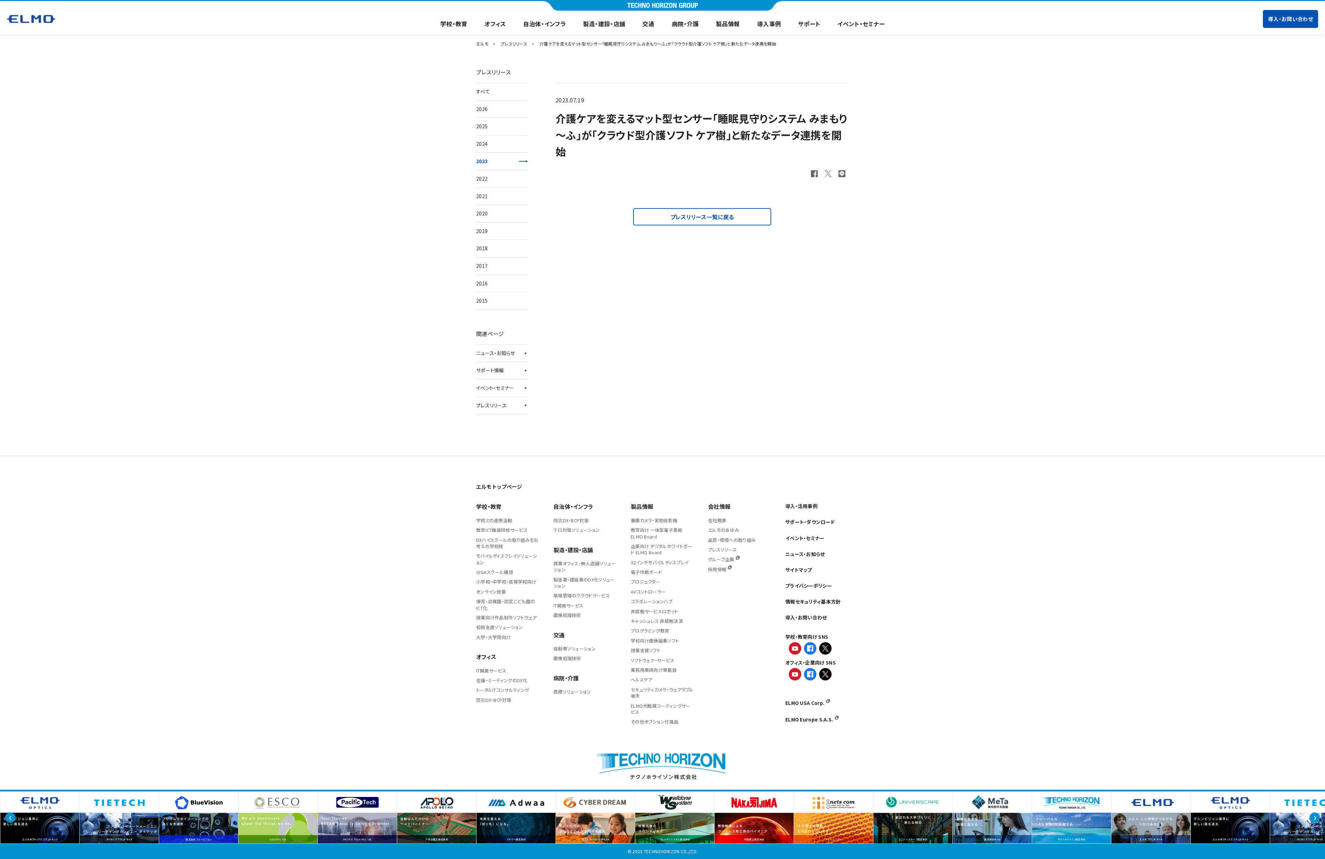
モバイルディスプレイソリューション (506, 559)
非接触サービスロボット (654, 611)
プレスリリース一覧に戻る (702, 217)
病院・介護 (685, 24)
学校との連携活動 (494, 520)
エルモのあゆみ (723, 530)
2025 (482, 126)
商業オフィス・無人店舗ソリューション (584, 566)
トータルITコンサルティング (502, 690)
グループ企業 (721, 559)
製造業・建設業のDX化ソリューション (584, 582)
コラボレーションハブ (651, 601)
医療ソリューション (572, 691)
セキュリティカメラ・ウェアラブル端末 (662, 692)
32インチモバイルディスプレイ (660, 562)
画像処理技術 (567, 615)
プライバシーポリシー (808, 585)
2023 (482, 161)
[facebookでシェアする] (814, 174)
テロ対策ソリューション (576, 530)
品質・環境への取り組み (732, 540)
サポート (809, 24)
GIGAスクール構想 (494, 572)
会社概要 (717, 520)
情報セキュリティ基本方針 (813, 601)
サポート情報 (490, 370)
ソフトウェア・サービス (652, 660)
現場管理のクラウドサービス (581, 595)
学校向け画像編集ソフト (655, 640)
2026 (482, 108)
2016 (482, 283)
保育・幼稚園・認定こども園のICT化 (505, 604)
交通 (648, 24)
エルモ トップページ (499, 486)
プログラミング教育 (650, 630)
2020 (482, 213)
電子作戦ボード (646, 572)
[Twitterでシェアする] (828, 173)
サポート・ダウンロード (810, 521)
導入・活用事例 (801, 506)
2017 (482, 265)
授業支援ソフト (645, 650)
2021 (482, 196)
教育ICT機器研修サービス (502, 530)
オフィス (495, 24)
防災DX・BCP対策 (493, 700)
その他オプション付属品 (654, 721)
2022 (482, 178)
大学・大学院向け (493, 637)
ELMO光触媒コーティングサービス (660, 709)
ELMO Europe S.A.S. (809, 719)
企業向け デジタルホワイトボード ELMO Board (662, 549)
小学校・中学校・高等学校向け (506, 581)
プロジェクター (645, 581)
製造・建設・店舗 (604, 24)
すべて (483, 91)
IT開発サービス (491, 670)
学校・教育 (454, 24)
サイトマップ (798, 569)
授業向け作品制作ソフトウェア (506, 617)
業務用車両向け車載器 (654, 670)
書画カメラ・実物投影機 (654, 520)
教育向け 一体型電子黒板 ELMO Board (657, 533)
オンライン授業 (491, 591)
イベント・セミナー (861, 24)
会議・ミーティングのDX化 (501, 680)
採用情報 (717, 569)
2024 (482, 143)
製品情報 (728, 24)
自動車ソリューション (574, 648)
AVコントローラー (648, 591)
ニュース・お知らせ (495, 353)
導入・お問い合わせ (1290, 18)
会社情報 (719, 506)
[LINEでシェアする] (842, 174)
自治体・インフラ (544, 24)
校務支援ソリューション (499, 627)
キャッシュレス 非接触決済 (657, 621)
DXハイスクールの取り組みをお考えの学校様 (507, 543)
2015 (482, 300)
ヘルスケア (641, 679)
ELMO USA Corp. (804, 702)
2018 (482, 248)
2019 (482, 231)
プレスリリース (491, 405)
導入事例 (769, 24)
